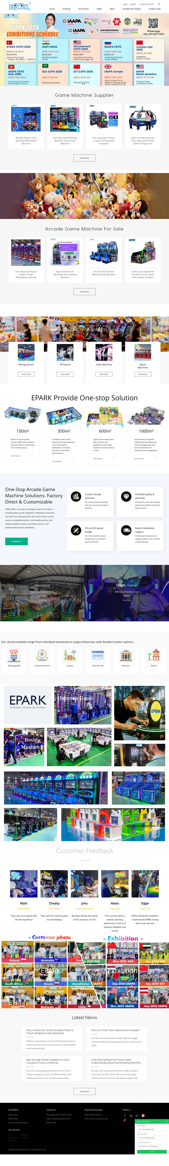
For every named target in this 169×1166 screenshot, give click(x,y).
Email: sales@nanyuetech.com (58, 1119)
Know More (83, 9)
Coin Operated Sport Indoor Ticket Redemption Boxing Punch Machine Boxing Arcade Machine (26, 274)
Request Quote (147, 4)
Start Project (15, 456)
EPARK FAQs (51, 1122)
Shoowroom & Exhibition (18, 1122)
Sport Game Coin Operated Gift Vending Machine (65, 274)
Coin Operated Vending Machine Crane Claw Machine (65, 141)
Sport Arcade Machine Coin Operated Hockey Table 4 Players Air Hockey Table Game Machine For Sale (142, 141)
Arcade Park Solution (132, 9)
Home (52, 9)
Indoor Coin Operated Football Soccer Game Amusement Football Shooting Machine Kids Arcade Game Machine (143, 274)
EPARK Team (13, 1119)
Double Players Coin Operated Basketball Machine (26, 141)
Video (99, 9)
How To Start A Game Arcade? (96, 1119)
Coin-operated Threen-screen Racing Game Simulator (104, 141)
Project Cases (155, 9)
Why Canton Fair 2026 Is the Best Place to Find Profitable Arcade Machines (50, 1032)
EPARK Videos (25, 1136)
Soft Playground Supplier (14, 1137)
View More (84, 158)
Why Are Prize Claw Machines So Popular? (115, 1030)
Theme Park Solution (92, 1114)
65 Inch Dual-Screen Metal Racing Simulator (104, 273)
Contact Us (16, 541)
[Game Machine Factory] (84, 49)
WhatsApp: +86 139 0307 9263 (58, 1114)
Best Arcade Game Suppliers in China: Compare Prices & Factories (47, 1061)
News (112, 9)
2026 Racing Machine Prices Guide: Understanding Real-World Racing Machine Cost (116, 1061)
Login (125, 4)
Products (66, 9)
